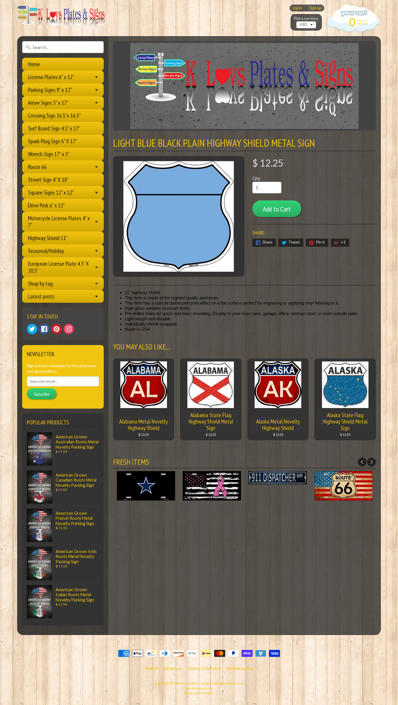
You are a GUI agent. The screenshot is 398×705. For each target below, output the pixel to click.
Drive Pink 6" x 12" (46, 205)
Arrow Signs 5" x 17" (48, 102)
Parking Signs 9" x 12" (50, 90)
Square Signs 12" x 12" (51, 192)
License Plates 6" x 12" (51, 77)
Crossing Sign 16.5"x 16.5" (54, 115)
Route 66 (37, 167)
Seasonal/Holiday (46, 251)
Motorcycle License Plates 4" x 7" (59, 221)
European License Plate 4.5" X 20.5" (58, 267)
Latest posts (41, 296)
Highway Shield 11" (47, 238)
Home (34, 64)
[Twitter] (32, 329)
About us (173, 668)
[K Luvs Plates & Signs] (61, 18)
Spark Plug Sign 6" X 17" (52, 141)
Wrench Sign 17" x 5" (48, 154)
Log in (297, 8)
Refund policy (239, 668)
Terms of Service (204, 668)
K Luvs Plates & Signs (196, 683)
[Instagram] (69, 329)
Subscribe (42, 394)
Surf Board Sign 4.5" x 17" (54, 128)
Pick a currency (306, 18)
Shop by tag (40, 283)
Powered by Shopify (199, 693)
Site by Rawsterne (199, 688)
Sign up (315, 8)
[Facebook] (44, 329)
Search (151, 668)
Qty (256, 178)
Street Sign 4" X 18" (48, 179)
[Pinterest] (56, 329)
